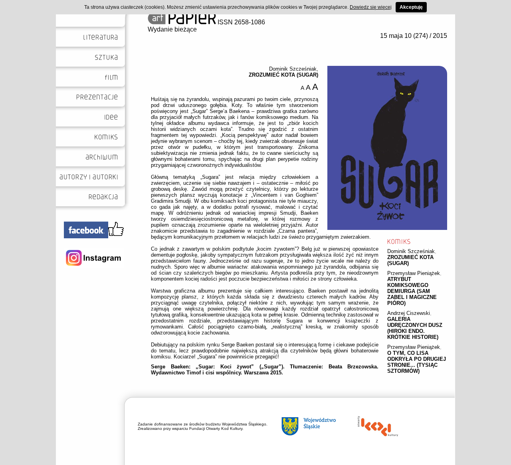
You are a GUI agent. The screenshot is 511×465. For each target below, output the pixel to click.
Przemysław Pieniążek (413, 273)
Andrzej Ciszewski (408, 313)
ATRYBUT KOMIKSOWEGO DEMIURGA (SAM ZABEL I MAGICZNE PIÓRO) (412, 291)
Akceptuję (411, 7)
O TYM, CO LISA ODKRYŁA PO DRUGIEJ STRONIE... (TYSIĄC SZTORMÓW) (416, 362)
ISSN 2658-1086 (240, 22)
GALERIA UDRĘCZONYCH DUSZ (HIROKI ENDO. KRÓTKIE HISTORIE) (414, 328)
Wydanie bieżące (172, 29)
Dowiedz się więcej (371, 7)
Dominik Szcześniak (411, 251)
